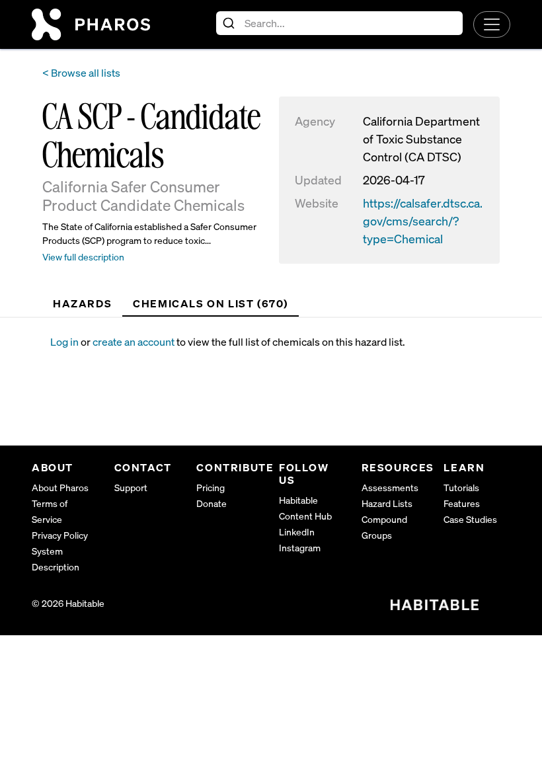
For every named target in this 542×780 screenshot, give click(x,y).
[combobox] (339, 23)
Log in (64, 341)
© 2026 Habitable (68, 603)
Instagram (300, 547)
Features (462, 503)
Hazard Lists (387, 503)
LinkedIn (297, 532)
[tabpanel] (280, 342)
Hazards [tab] (82, 303)
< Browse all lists (81, 72)
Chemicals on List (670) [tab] (210, 303)
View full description (83, 257)
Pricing (210, 487)
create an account (133, 341)
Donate (211, 503)
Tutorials (461, 487)
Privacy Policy (60, 535)
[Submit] (230, 23)
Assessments (390, 487)
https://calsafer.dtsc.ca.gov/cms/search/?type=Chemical (423, 221)
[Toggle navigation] (491, 24)
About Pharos (60, 487)
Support (130, 487)
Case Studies (470, 519)
